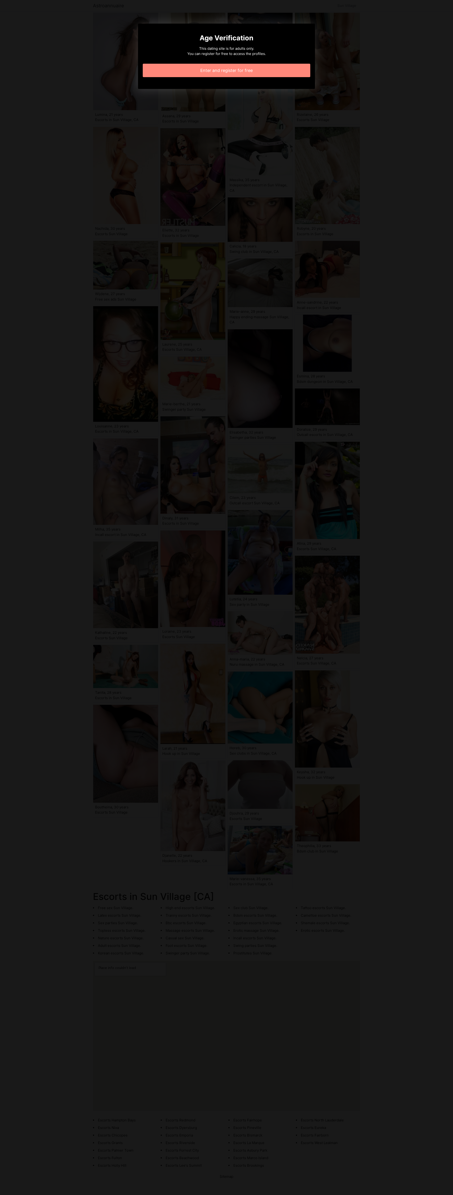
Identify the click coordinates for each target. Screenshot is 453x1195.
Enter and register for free (226, 70)
